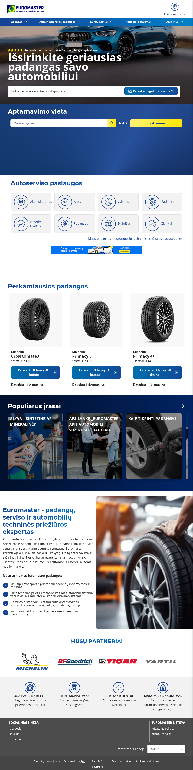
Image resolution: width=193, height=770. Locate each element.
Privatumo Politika (163, 728)
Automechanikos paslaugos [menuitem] (58, 22)
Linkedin (14, 734)
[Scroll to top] (183, 762)
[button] (183, 406)
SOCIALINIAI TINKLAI (24, 722)
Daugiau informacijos (27, 384)
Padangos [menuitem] (17, 22)
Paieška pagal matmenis (151, 91)
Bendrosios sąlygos (76, 761)
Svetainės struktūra (103, 761)
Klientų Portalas (162, 734)
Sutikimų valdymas (147, 761)
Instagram (15, 739)
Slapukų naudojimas (47, 761)
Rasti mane (156, 123)
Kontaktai (126, 761)
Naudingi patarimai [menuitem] (138, 22)
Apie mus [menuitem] (173, 22)
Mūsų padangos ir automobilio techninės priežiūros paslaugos (133, 239)
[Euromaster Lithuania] (25, 9)
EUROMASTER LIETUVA (168, 722)
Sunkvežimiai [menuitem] (99, 22)
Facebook (15, 728)
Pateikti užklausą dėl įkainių (33, 372)
